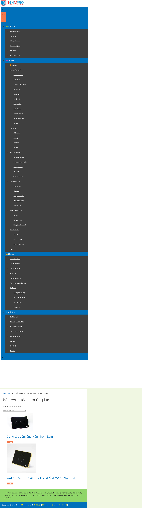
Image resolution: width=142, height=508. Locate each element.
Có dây (16, 138)
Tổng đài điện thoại (20, 225)
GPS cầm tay (18, 239)
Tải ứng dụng (18, 302)
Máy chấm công (19, 201)
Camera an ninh (15, 31)
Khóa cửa (17, 191)
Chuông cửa (17, 186)
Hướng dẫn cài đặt (19, 293)
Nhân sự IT (13, 273)
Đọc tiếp (10, 442)
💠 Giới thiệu (10, 312)
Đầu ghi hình (17, 109)
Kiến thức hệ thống (20, 297)
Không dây (17, 89)
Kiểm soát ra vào (15, 41)
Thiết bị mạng (18, 220)
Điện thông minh (19, 176)
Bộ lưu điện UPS (19, 118)
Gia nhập (12, 341)
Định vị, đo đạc (14, 230)
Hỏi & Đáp (17, 307)
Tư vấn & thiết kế (15, 259)
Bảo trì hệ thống (15, 268)
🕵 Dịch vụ (10, 254)
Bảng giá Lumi (18, 167)
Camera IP (17, 79)
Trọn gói (16, 171)
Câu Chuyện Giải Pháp (17, 322)
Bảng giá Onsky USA (20, 162)
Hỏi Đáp (12, 351)
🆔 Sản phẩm (10, 60)
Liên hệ (64, 505)
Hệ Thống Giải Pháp (16, 326)
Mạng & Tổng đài (15, 46)
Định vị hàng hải (19, 244)
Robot (11, 249)
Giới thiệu (37, 505)
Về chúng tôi (13, 317)
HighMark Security (24, 505)
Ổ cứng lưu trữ (18, 113)
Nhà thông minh (15, 55)
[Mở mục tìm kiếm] (3, 9)
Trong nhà (17, 94)
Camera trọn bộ (18, 75)
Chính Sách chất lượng (17, 331)
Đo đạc (16, 234)
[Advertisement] (71, 374)
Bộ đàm (16, 215)
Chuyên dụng (18, 104)
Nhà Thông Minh (15, 152)
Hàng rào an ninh (19, 196)
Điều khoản (46, 505)
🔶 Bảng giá (13, 65)
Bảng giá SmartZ (19, 157)
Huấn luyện (13, 346)
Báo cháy (16, 142)
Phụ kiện (16, 123)
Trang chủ (6, 393)
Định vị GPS (13, 50)
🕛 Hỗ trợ (13, 288)
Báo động (13, 36)
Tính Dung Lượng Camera (18, 283)
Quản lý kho (17, 205)
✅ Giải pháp (10, 26)
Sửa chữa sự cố (15, 263)
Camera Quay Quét (20, 84)
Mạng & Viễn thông (16, 210)
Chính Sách (56, 505)
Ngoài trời (17, 99)
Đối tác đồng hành (15, 336)
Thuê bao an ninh (15, 278)
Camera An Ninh (15, 70)
